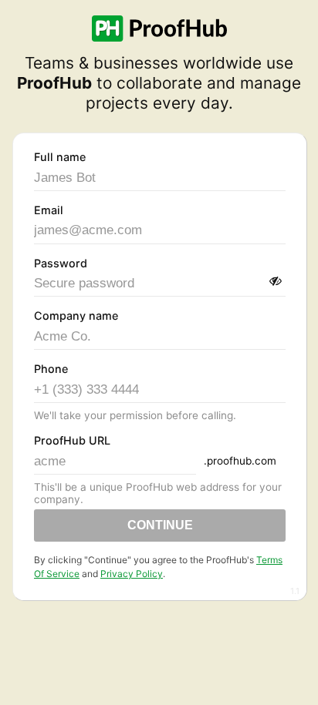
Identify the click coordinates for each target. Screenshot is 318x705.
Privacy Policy (131, 573)
